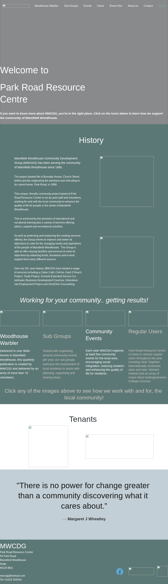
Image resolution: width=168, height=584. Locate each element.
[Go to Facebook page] (119, 571)
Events (88, 5)
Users (100, 5)
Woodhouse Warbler (46, 5)
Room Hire (116, 5)
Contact (148, 5)
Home (161, 5)
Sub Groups (71, 5)
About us (133, 5)
